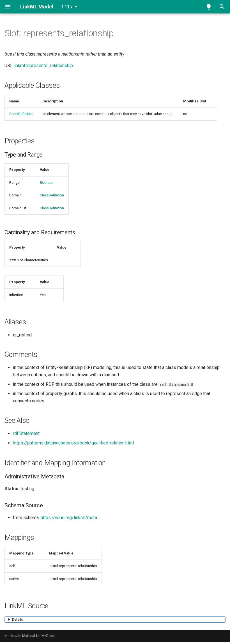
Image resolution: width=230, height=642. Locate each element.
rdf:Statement (26, 433)
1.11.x (67, 7)
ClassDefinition (21, 114)
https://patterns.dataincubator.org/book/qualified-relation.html (73, 443)
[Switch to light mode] (208, 6)
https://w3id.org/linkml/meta (69, 517)
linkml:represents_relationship (43, 65)
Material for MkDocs (38, 636)
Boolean (46, 182)
